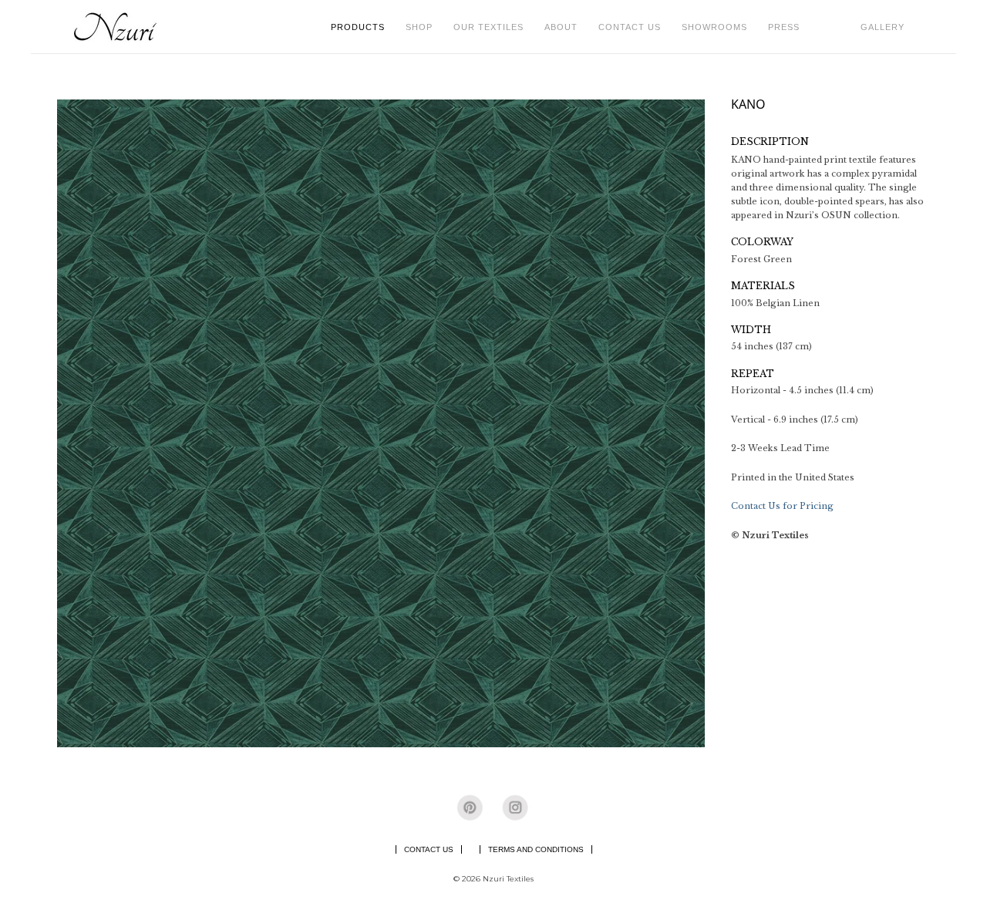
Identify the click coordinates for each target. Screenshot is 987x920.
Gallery (882, 27)
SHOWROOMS (714, 27)
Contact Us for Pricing (782, 505)
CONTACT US (629, 27)
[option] (381, 423)
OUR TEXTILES (493, 27)
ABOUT (565, 27)
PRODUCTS (362, 27)
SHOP (424, 27)
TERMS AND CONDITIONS (536, 849)
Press (784, 27)
